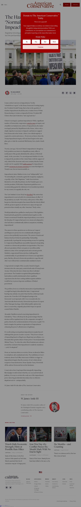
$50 (45, 42)
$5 (26, 42)
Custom (40, 47)
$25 (36, 42)
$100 (54, 42)
